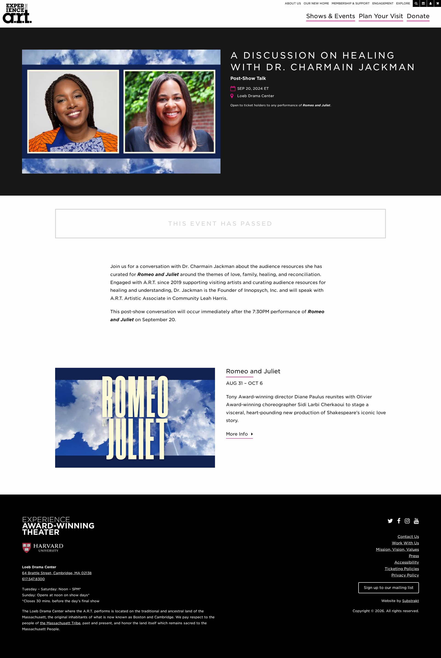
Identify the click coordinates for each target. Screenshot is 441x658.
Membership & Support (351, 3)
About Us (293, 3)
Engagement (382, 3)
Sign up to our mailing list (388, 587)
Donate (418, 16)
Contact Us (408, 536)
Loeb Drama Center (255, 96)
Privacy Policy (405, 575)
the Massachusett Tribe (60, 623)
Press (414, 556)
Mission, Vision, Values (397, 549)
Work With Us (405, 543)
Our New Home (316, 3)
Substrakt (410, 601)
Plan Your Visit (381, 16)
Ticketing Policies (402, 569)
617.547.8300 (33, 579)
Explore (403, 3)
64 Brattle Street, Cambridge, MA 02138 (57, 573)
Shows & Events (330, 16)
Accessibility (406, 562)
